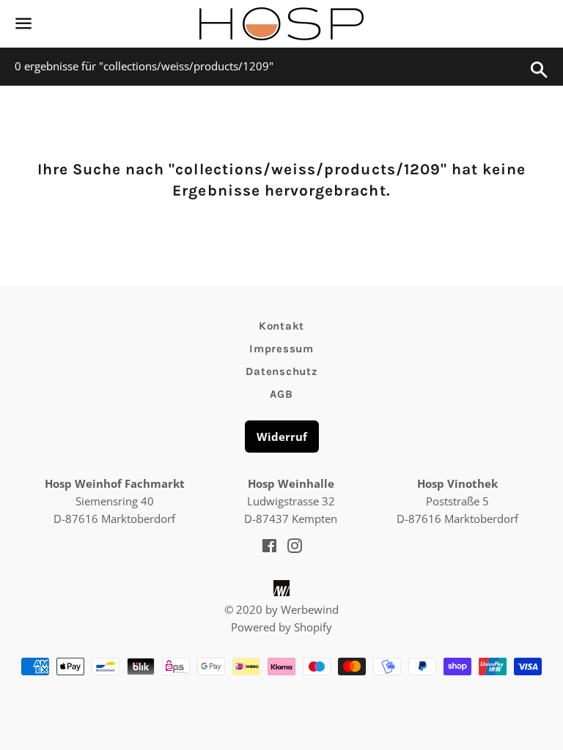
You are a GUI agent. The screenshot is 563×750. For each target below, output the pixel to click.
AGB (281, 394)
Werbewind (310, 609)
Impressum (281, 348)
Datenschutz (281, 371)
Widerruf (282, 436)
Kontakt (281, 326)
